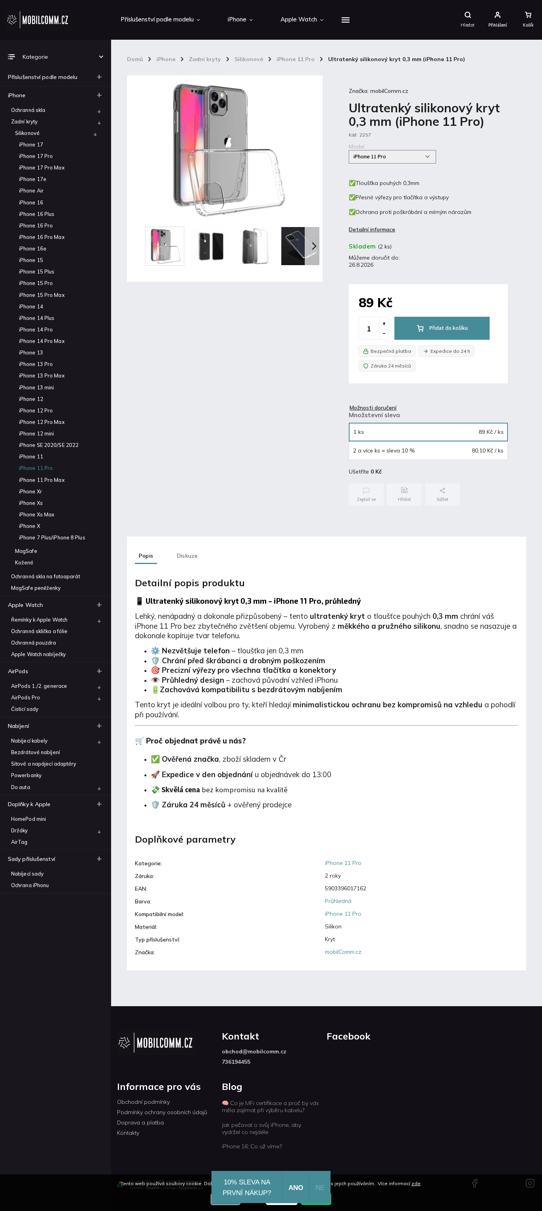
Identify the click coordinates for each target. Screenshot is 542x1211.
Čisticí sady (24, 709)
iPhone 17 (31, 144)
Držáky (19, 830)
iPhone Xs (31, 503)
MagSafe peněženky (36, 588)
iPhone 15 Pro (36, 283)
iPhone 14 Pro (36, 329)
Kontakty (128, 1132)
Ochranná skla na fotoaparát (45, 576)
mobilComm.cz (343, 951)
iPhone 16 (31, 202)
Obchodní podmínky (143, 1101)
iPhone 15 (31, 260)
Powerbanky (26, 775)
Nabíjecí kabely (29, 740)
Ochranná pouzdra (33, 642)
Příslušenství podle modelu (43, 77)
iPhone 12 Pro (36, 410)
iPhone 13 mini (36, 387)
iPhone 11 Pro (36, 468)
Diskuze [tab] (187, 555)
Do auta (20, 787)
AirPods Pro (25, 697)
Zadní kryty (24, 121)
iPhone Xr (30, 491)
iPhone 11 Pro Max (42, 480)
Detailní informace (372, 229)
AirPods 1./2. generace (39, 686)
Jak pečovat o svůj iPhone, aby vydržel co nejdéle (261, 1128)
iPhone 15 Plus (36, 271)
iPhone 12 (31, 399)
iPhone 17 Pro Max (42, 167)
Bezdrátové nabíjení (35, 752)
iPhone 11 (31, 456)
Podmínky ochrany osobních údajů (162, 1112)
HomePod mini (28, 819)
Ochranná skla (28, 110)
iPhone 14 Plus (36, 318)
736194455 (236, 1061)
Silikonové (27, 133)
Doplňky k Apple (29, 804)
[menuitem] (160, 20)
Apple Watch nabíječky (38, 654)
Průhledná (338, 901)
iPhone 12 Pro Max (42, 422)
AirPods (18, 671)
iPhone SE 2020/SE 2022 (49, 445)
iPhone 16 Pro (36, 225)
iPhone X (29, 526)
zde (416, 1183)
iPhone (17, 95)
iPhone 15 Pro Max (42, 295)
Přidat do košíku (448, 328)
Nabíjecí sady (27, 873)
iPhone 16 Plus (36, 214)
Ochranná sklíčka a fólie (39, 631)
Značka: (378, 90)
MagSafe (26, 551)
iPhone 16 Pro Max (42, 237)
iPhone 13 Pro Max (42, 375)
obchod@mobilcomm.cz (254, 1051)
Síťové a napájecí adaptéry (44, 763)
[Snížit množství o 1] (383, 333)
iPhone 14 (31, 306)
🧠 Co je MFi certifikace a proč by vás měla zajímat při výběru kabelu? (270, 1106)
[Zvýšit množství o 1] (383, 322)
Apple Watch (25, 604)
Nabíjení (18, 726)
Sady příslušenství (31, 859)
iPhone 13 (31, 352)
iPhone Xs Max (36, 514)
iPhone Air (31, 190)
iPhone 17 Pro (36, 156)
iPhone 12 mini (36, 433)
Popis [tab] (146, 555)
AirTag (19, 842)
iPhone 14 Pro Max (42, 341)
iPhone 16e (32, 248)
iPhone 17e (32, 179)
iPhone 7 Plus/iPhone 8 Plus (52, 537)
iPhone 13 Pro (36, 364)
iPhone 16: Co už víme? (252, 1146)
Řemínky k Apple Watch (39, 619)
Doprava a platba (140, 1122)
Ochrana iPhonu (30, 885)
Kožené (24, 562)
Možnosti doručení (373, 407)
